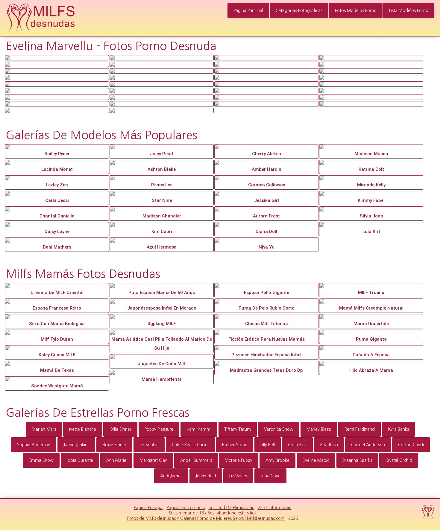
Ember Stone (234, 445)
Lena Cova (270, 476)
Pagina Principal (248, 10)
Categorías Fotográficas (299, 10)
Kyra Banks (398, 429)
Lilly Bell (267, 445)
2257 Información (275, 507)
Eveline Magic (316, 460)
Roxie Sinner (114, 445)
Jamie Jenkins (76, 445)
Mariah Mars (44, 429)
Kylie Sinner (120, 429)
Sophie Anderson (33, 445)
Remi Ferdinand (359, 429)
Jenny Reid (205, 476)
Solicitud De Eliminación (231, 507)
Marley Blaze (319, 429)
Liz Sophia (149, 445)
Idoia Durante (80, 460)
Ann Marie (116, 460)
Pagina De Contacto (186, 507)
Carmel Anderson (368, 445)
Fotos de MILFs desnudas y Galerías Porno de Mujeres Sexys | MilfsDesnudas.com (206, 518)
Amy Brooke (277, 460)
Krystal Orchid (398, 460)
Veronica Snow (278, 429)
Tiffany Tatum (237, 429)
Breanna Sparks (357, 460)
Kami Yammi (198, 429)
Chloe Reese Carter (190, 445)
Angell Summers (196, 460)
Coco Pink (297, 445)
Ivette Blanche (82, 429)
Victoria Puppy (238, 460)
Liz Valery (238, 476)
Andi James (171, 476)
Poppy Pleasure (159, 429)
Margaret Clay (153, 460)
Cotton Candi (411, 445)
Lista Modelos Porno (408, 10)
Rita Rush (329, 445)
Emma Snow (41, 460)
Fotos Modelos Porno (356, 10)
